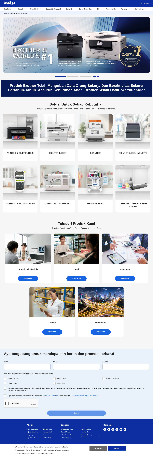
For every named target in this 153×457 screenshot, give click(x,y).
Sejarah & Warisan (32, 432)
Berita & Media (47, 429)
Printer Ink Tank (13, 378)
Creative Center (86, 432)
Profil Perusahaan (32, 429)
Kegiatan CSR (31, 438)
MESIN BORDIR (95, 203)
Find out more (98, 448)
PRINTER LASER (57, 153)
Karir (44, 435)
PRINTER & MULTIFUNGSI (20, 153)
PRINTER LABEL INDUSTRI (133, 153)
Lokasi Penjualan (66, 438)
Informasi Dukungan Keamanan (87, 436)
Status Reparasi (86, 429)
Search (146, 3)
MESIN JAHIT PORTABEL (58, 203)
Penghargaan (31, 435)
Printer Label (12, 383)
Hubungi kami (139, 9)
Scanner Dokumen (112, 378)
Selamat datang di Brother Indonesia (15, 13)
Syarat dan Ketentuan (50, 396)
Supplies (21, 9)
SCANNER (95, 153)
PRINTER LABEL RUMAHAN (20, 203)
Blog (98, 9)
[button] (60, 76)
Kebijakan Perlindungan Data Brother (85, 396)
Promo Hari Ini (111, 9)
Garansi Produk (65, 432)
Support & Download (53, 9)
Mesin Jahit (61, 383)
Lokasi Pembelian (85, 9)
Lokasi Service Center (67, 435)
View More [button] (28, 278)
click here (52, 453)
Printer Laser (61, 378)
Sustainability (47, 438)
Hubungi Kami (47, 432)
